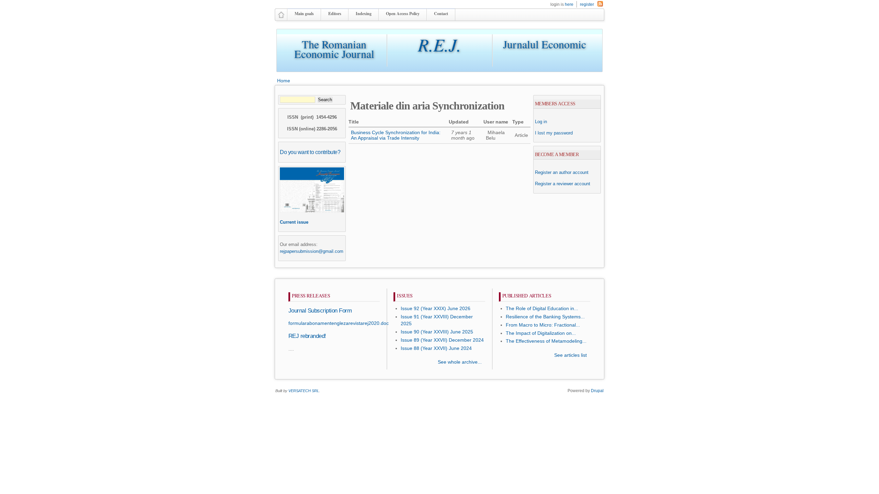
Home (283, 80)
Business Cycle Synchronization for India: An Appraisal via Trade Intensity (396, 135)
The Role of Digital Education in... (542, 308)
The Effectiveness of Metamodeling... (546, 341)
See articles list (570, 355)
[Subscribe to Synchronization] (600, 5)
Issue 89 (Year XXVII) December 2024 (442, 340)
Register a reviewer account (562, 183)
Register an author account (562, 172)
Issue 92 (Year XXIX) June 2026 (435, 308)
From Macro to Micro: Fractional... (543, 325)
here (569, 4)
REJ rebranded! (307, 336)
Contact (441, 13)
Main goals (304, 13)
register (587, 4)
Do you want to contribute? (310, 152)
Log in (541, 121)
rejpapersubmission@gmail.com (311, 251)
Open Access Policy (403, 13)
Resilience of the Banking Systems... (545, 316)
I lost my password (554, 133)
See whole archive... (460, 362)
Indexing (364, 13)
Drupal (597, 390)
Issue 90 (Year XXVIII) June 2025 (437, 331)
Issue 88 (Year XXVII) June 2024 (436, 348)
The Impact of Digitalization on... (541, 333)
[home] (281, 17)
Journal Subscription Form (320, 310)
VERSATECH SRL (303, 391)
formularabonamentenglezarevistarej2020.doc (338, 323)
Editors (334, 13)
